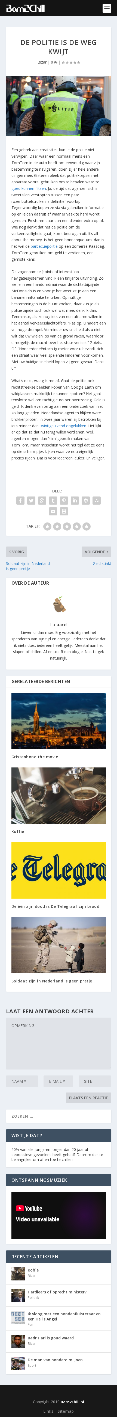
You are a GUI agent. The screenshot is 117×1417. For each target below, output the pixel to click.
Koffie (17, 831)
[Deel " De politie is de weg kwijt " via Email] (53, 511)
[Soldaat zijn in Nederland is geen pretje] (58, 945)
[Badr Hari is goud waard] (18, 1341)
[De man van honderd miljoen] (18, 1363)
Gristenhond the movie (34, 756)
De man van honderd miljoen (55, 1359)
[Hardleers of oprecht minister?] (18, 1295)
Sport (32, 1365)
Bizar (42, 62)
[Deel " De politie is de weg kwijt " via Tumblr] (53, 500)
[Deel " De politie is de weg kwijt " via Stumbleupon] (96, 500)
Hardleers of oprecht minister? (57, 1291)
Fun (30, 1324)
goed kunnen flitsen (28, 188)
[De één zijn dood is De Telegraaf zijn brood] (58, 870)
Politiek (33, 1297)
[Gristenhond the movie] (58, 721)
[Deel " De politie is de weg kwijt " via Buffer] (85, 500)
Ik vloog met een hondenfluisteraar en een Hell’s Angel (64, 1316)
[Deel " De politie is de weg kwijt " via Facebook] (20, 500)
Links (48, 1411)
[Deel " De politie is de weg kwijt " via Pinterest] (64, 500)
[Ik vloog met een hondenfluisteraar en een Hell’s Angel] (18, 1317)
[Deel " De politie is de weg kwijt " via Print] (64, 511)
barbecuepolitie (44, 246)
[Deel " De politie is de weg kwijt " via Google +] (42, 500)
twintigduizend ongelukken (63, 425)
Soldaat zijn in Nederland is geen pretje (51, 981)
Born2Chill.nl (72, 1401)
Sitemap (66, 1411)
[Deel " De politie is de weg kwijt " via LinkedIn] (74, 500)
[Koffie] (58, 795)
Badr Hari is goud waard (51, 1337)
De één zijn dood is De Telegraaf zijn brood (55, 906)
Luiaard (58, 625)
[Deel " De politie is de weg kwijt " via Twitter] (31, 500)
